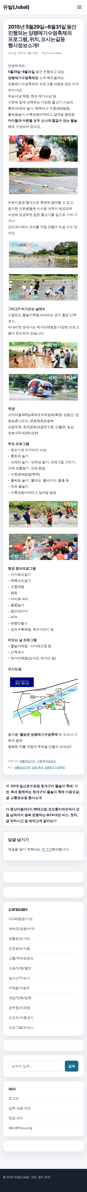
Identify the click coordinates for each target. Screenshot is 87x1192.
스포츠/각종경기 (21, 1017)
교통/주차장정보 (46, 761)
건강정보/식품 (19, 948)
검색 (71, 1066)
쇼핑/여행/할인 (20, 968)
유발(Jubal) (16, 7)
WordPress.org (20, 1128)
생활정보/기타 (28, 761)
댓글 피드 (16, 1118)
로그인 (47, 849)
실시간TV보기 (19, 978)
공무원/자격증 (19, 1008)
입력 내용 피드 (20, 1108)
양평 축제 (37, 767)
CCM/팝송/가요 (21, 919)
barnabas (56, 53)
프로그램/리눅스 (21, 1027)
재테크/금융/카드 (22, 929)
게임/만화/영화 (20, 998)
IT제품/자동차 (19, 988)
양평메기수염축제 (55, 767)
